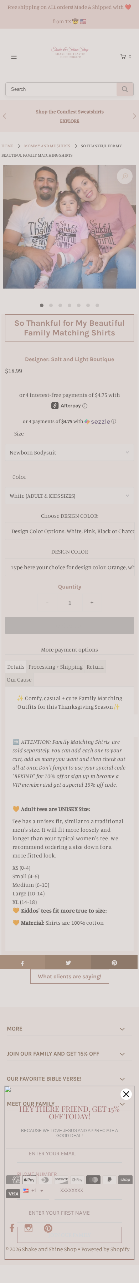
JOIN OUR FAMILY (69, 1234)
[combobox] (33, 1191)
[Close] (126, 1094)
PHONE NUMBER (37, 1174)
